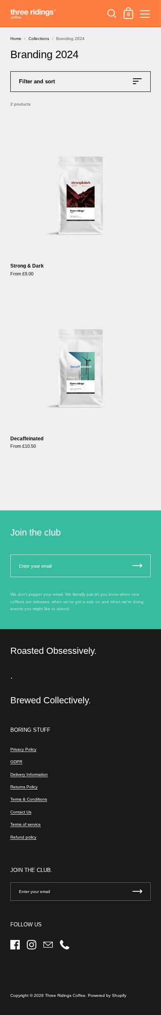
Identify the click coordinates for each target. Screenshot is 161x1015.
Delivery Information (29, 774)
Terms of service (25, 824)
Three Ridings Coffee (65, 995)
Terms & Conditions (28, 799)
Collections (38, 38)
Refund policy (23, 837)
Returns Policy (24, 787)
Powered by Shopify (107, 995)
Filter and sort (37, 81)
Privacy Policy (23, 749)
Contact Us (20, 812)
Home (15, 38)
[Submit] (137, 565)
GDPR (16, 761)
